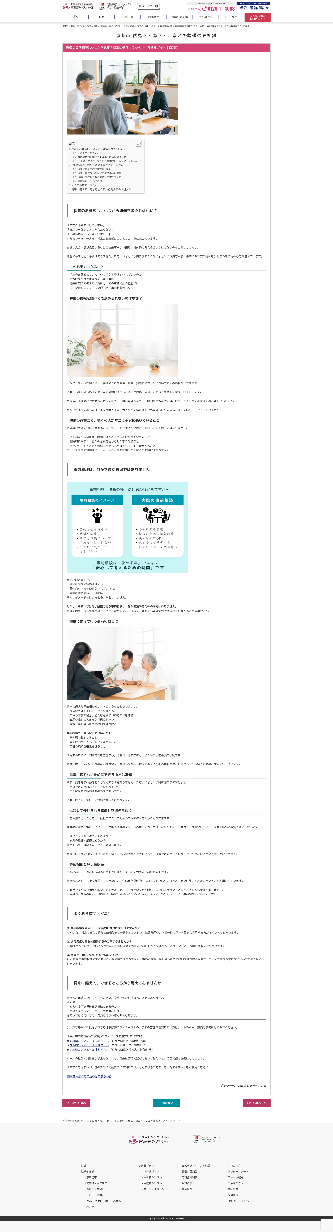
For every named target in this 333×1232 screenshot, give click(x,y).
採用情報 (233, 1195)
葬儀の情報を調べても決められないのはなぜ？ (103, 157)
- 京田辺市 (90, 1177)
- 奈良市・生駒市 (94, 1189)
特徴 (83, 1165)
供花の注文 (234, 1165)
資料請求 (187, 1183)
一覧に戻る (166, 1103)
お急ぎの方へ (235, 1183)
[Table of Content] (139, 144)
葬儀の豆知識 (189, 1171)
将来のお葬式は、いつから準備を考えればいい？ (100, 149)
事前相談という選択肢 (90, 181)
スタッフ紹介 (235, 1177)
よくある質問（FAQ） (84, 185)
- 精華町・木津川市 (95, 1183)
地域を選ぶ (87, 1171)
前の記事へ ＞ (256, 1103)
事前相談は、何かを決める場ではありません (97, 165)
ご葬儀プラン (146, 1165)
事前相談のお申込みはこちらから (91, 1076)
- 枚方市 (89, 1207)
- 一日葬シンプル (152, 1177)
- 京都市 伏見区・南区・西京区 (102, 1201)
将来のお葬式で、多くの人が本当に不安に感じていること (109, 161)
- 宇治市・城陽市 (94, 1195)
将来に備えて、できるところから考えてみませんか (101, 189)
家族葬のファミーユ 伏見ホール (89, 1045)
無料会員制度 (189, 1177)
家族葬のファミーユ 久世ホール (89, 1041)
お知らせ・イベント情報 (196, 1165)
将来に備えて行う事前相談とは (95, 169)
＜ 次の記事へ (76, 1103)
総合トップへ (146, 6)
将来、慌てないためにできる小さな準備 (99, 173)
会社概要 (233, 1189)
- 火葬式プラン (150, 1171)
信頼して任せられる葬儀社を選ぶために (99, 177)
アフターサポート (238, 1171)
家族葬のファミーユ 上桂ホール (89, 1050)
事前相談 (187, 1189)
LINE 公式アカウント (240, 1201)
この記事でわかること (90, 153)
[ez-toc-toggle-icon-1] (137, 144)
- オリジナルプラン (153, 1189)
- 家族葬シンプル (152, 1183)
